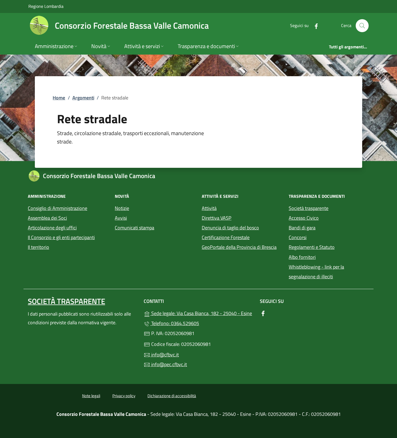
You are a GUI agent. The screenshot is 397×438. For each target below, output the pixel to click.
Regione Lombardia (45, 6)
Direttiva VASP (216, 218)
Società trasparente (308, 208)
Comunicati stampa (134, 227)
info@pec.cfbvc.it (168, 364)
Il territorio (38, 247)
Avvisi (121, 218)
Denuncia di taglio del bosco (230, 227)
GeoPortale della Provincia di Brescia (242, 246)
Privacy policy (123, 396)
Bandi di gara (302, 227)
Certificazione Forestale (226, 237)
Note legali (91, 396)
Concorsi (298, 237)
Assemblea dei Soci (47, 218)
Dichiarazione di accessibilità (171, 396)
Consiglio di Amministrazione (57, 208)
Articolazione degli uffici (52, 227)
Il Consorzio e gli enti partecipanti (61, 237)
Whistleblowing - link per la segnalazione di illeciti (316, 271)
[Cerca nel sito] (362, 25)
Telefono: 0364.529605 (174, 323)
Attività (209, 208)
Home (59, 97)
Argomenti (83, 97)
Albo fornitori (302, 257)
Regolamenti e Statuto (312, 247)
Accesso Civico (304, 218)
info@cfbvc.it (164, 354)
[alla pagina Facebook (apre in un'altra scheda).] (314, 25)
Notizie (122, 208)
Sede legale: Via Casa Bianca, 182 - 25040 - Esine (201, 313)
